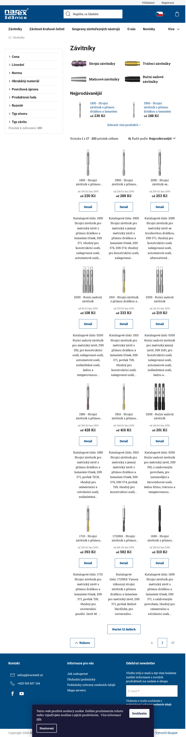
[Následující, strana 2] (162, 642)
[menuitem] (15, 29)
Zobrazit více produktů (122, 125)
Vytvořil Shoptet (166, 733)
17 (172, 643)
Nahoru (84, 643)
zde (39, 719)
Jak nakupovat (77, 673)
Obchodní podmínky (81, 679)
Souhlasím (139, 713)
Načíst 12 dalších (124, 629)
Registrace (168, 2)
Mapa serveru (76, 690)
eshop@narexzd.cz (30, 675)
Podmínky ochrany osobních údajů (91, 685)
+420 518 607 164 (28, 683)
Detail (88, 207)
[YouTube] (21, 694)
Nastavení (47, 728)
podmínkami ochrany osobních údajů (148, 704)
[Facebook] (12, 694)
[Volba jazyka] (160, 14)
